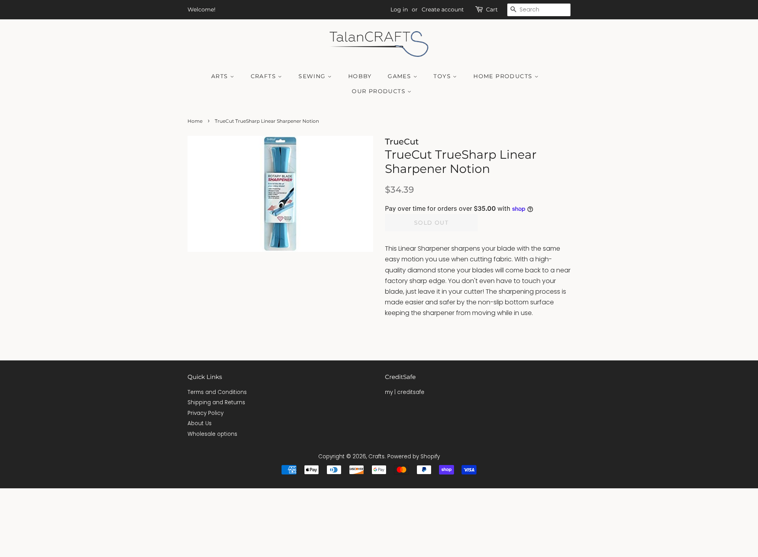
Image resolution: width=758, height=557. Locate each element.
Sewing (313, 76)
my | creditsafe (404, 392)
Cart (492, 9)
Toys (443, 76)
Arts (220, 76)
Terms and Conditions (217, 392)
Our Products (379, 91)
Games (400, 76)
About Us (200, 423)
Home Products (504, 76)
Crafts (264, 76)
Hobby (360, 76)
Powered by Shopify (413, 456)
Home (195, 121)
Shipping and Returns (216, 402)
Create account (443, 9)
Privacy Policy (205, 413)
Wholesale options (212, 434)
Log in (399, 9)
